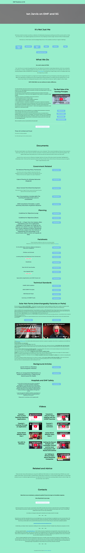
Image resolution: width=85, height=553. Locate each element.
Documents (41, 71)
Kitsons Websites (48, 550)
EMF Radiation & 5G (19, 2)
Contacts (57, 243)
